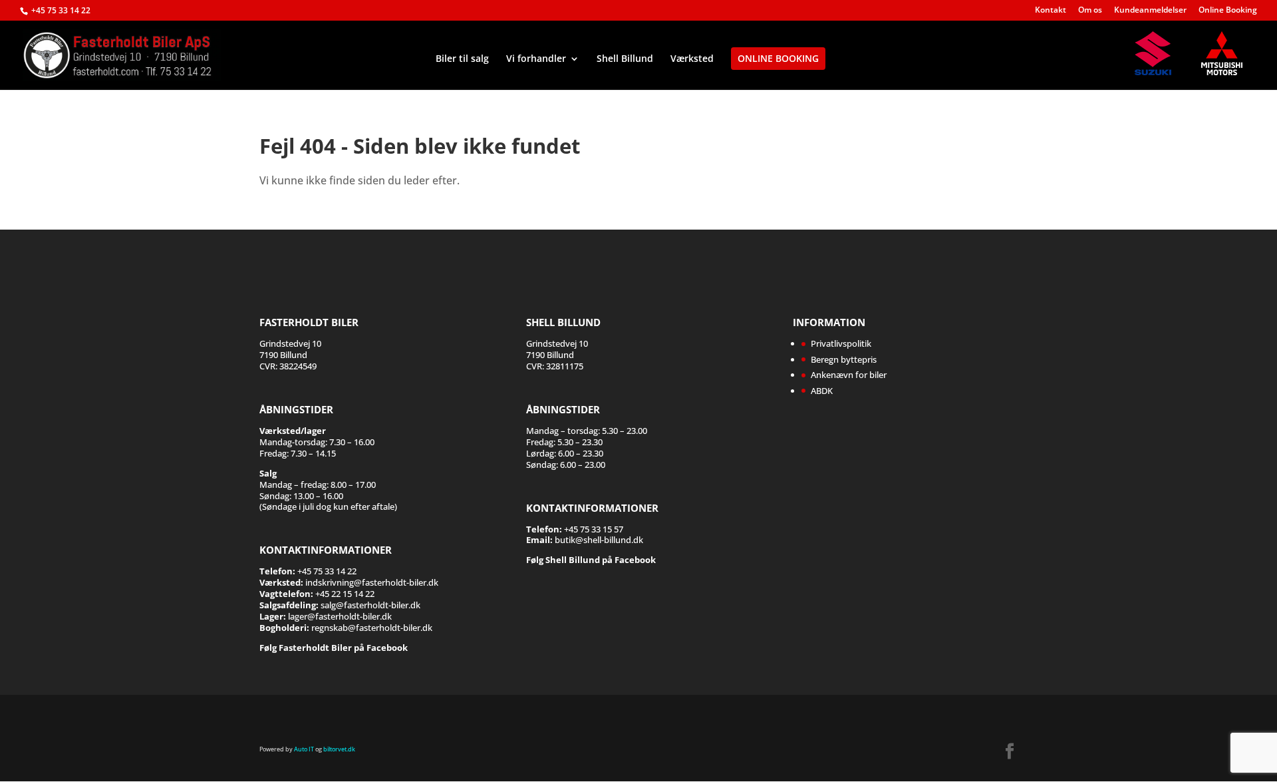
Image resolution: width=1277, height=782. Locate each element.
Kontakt (1050, 10)
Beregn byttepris (844, 359)
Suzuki (1159, 53)
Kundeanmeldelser (1150, 10)
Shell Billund (625, 59)
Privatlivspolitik (841, 343)
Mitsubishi (1225, 53)
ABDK (822, 391)
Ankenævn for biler (849, 375)
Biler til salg (462, 59)
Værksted (692, 59)
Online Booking (1228, 10)
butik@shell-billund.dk (599, 540)
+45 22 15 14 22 (344, 594)
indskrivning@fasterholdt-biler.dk (371, 582)
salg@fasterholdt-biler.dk (370, 605)
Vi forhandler (536, 59)
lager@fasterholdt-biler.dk (340, 616)
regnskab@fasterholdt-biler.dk (371, 628)
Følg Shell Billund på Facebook (591, 560)
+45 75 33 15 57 (593, 529)
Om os (1090, 10)
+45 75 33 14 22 (60, 10)
